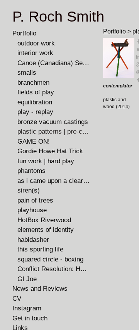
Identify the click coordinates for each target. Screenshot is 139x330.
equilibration (34, 102)
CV (16, 298)
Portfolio (24, 33)
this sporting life (40, 249)
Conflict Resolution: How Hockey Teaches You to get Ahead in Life (53, 269)
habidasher (33, 239)
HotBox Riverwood (44, 220)
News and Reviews (40, 288)
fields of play (35, 92)
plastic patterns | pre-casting (53, 131)
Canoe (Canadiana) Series (53, 63)
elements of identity (45, 229)
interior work (35, 53)
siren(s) (28, 190)
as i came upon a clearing (53, 180)
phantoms (31, 170)
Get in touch (29, 318)
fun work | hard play (45, 161)
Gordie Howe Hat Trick (50, 151)
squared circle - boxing (50, 259)
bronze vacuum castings (52, 122)
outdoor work (36, 43)
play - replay (35, 112)
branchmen (33, 82)
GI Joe (27, 279)
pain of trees (35, 200)
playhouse (32, 210)
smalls (26, 72)
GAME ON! (33, 141)
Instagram (26, 308)
